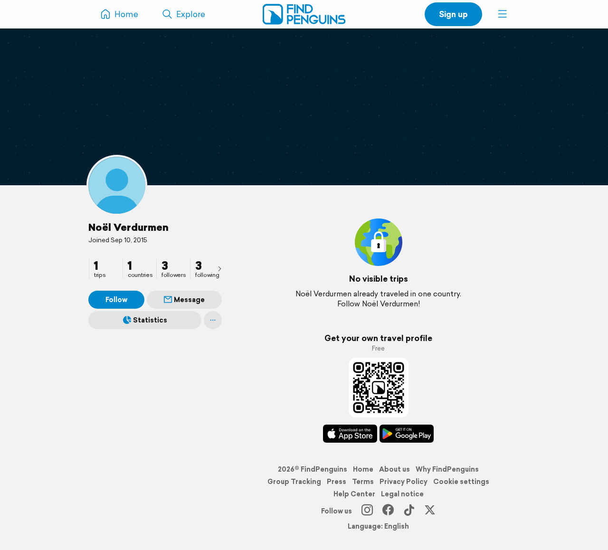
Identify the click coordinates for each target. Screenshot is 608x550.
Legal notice (402, 494)
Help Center (354, 494)
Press (336, 481)
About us (394, 469)
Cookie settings (461, 481)
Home (363, 469)
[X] (430, 511)
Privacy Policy (404, 481)
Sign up (453, 14)
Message (189, 299)
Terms (363, 481)
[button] (502, 14)
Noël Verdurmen (128, 227)
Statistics (150, 320)
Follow (116, 299)
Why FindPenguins (447, 469)
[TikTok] (409, 511)
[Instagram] (367, 511)
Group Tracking (294, 481)
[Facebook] (388, 511)
